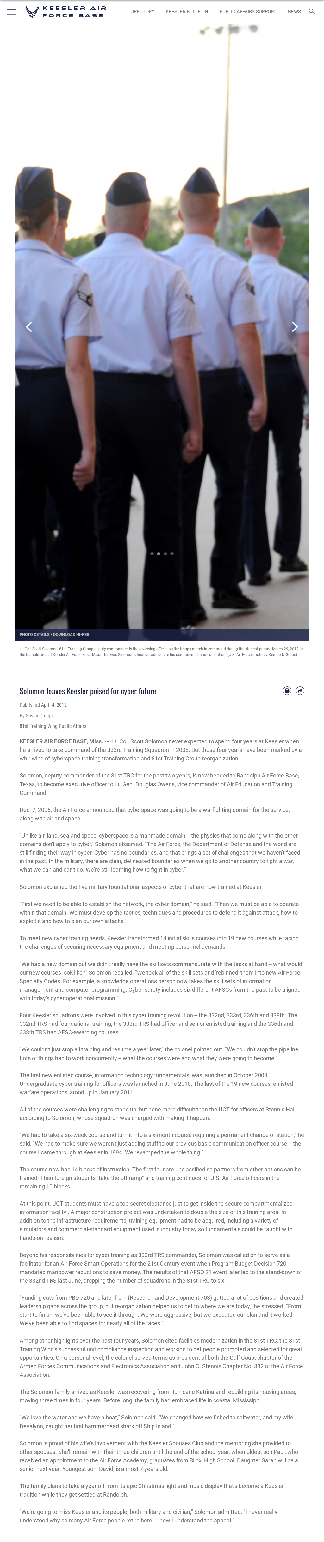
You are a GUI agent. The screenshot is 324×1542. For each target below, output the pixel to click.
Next (294, 327)
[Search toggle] (313, 12)
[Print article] (287, 690)
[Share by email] (300, 690)
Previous (29, 327)
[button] (10, 12)
